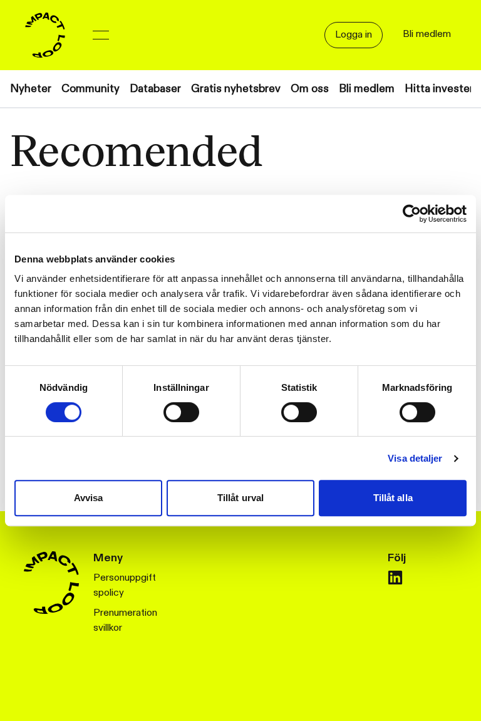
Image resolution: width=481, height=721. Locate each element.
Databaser (155, 88)
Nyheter (30, 88)
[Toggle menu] (101, 35)
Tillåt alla (393, 497)
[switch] (181, 412)
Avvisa (88, 497)
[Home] (45, 35)
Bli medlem (367, 88)
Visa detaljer (415, 458)
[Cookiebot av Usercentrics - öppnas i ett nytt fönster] (412, 213)
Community (90, 88)
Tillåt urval (240, 497)
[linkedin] (395, 577)
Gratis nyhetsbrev (236, 88)
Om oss (310, 88)
